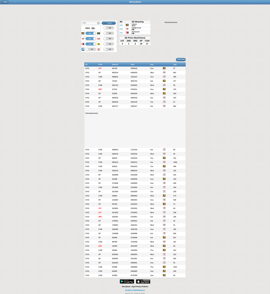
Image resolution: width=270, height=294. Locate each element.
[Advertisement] (135, 11)
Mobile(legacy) (139, 290)
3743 (121, 25)
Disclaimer (126, 286)
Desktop (128, 290)
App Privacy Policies (140, 286)
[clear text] (98, 23)
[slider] (105, 28)
